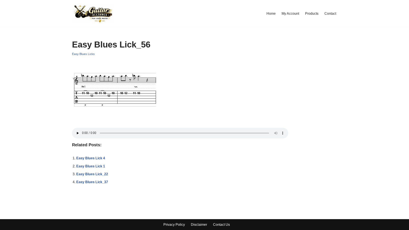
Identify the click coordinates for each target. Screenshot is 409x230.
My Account (290, 13)
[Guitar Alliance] (93, 13)
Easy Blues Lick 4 (90, 158)
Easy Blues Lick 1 (90, 166)
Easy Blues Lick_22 (92, 174)
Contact (330, 13)
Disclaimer (199, 224)
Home (271, 13)
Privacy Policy (174, 224)
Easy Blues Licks (83, 54)
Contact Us (221, 224)
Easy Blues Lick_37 (92, 182)
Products (311, 13)
